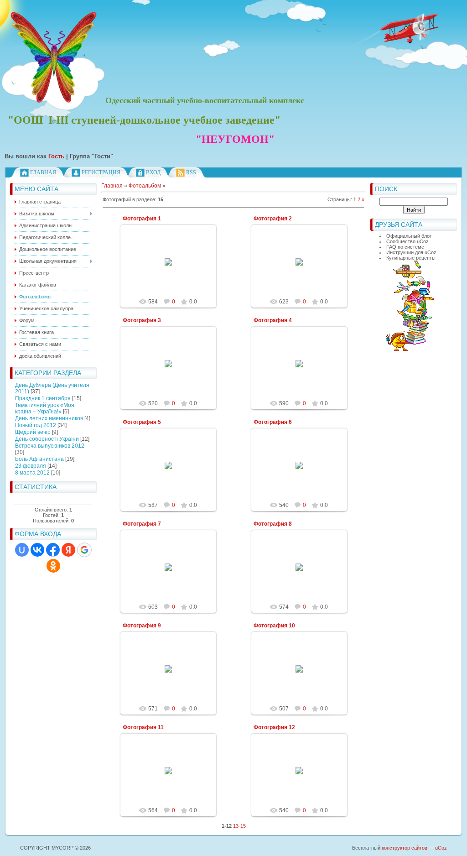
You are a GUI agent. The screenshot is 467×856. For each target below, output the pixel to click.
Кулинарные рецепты (411, 258)
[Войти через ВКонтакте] (37, 550)
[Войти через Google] (84, 550)
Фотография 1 (142, 218)
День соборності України (47, 439)
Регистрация (101, 172)
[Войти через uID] (22, 550)
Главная (43, 172)
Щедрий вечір (33, 432)
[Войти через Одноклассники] (53, 566)
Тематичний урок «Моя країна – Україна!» (44, 408)
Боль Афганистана (39, 459)
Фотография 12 (274, 727)
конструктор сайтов (404, 848)
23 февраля (30, 466)
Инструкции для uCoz (411, 252)
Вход (153, 172)
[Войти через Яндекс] (68, 550)
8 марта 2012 (32, 473)
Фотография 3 (142, 320)
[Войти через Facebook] (53, 550)
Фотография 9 (142, 625)
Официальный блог (408, 236)
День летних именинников (49, 418)
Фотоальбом (145, 186)
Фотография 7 (142, 524)
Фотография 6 (273, 422)
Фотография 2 (273, 218)
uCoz (441, 848)
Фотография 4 (273, 320)
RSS (191, 172)
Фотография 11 (143, 727)
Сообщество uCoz (407, 241)
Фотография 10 (274, 625)
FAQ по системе (405, 247)
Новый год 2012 (35, 425)
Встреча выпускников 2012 (49, 446)
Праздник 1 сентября (43, 398)
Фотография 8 (273, 524)
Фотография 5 (142, 422)
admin (172, 269)
